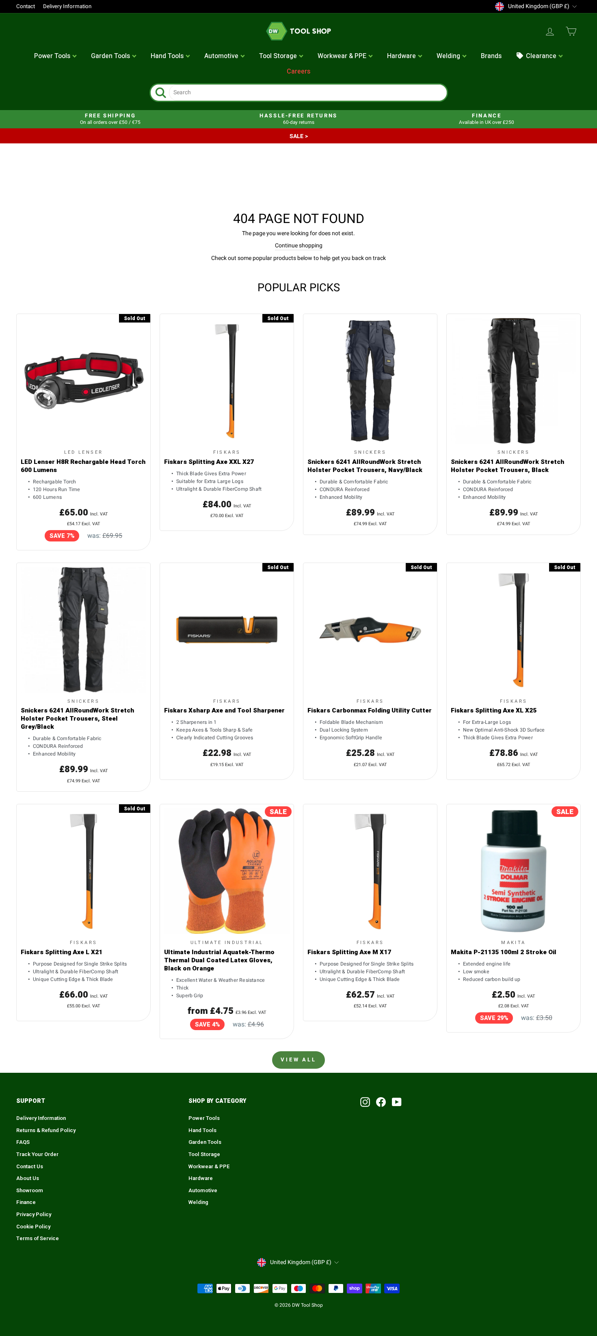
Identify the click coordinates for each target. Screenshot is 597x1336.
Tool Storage (204, 1154)
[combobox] (308, 92)
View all (298, 1059)
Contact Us (29, 1167)
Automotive (202, 1191)
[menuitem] (55, 56)
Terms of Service (37, 1238)
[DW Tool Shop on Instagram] (365, 1102)
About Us (27, 1178)
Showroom (29, 1191)
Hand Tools (202, 1130)
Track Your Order (37, 1154)
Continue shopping (298, 246)
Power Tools (204, 1118)
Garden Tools (204, 1142)
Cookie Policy (33, 1227)
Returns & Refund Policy (46, 1130)
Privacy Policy (33, 1214)
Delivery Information (67, 6)
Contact (25, 6)
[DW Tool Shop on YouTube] (397, 1102)
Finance (26, 1202)
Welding (198, 1202)
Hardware (200, 1178)
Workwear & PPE (209, 1167)
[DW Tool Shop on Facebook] (381, 1102)
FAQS (23, 1142)
